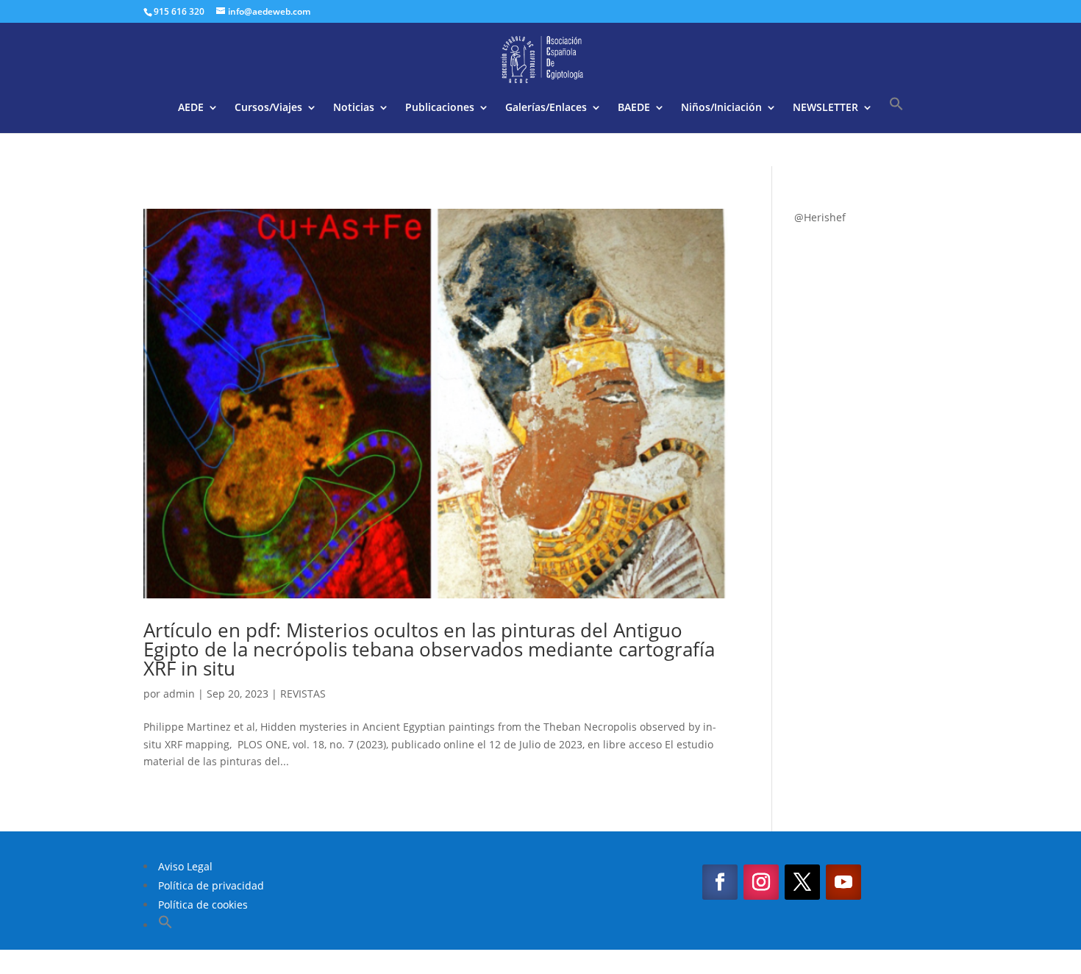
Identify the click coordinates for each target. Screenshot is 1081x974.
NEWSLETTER (825, 108)
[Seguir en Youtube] (843, 882)
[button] (896, 114)
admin (179, 694)
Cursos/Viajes (268, 108)
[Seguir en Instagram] (761, 882)
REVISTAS (303, 694)
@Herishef (820, 217)
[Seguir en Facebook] (720, 882)
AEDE (191, 108)
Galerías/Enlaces (546, 108)
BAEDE (634, 108)
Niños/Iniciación (721, 108)
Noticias (353, 108)
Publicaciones (439, 108)
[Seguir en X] (802, 882)
